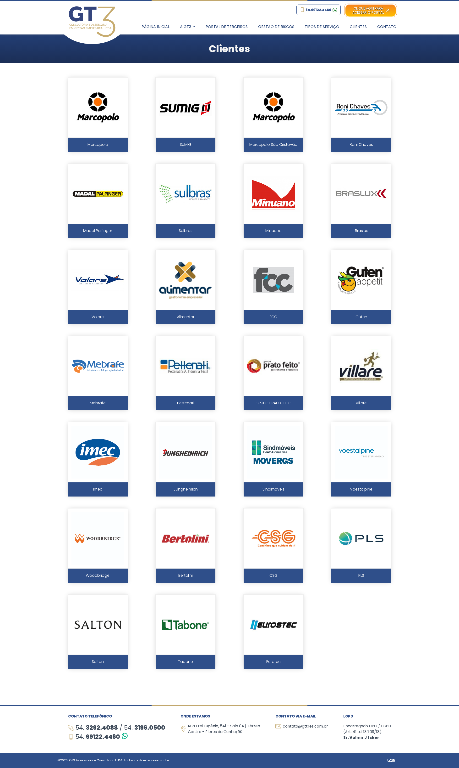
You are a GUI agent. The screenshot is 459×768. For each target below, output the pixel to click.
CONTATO (386, 26)
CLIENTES (358, 26)
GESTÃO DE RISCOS (276, 26)
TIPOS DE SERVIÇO (322, 26)
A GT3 (186, 26)
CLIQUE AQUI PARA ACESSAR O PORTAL (368, 10)
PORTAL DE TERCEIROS (227, 26)
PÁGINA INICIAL (155, 26)
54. (97, 727)
